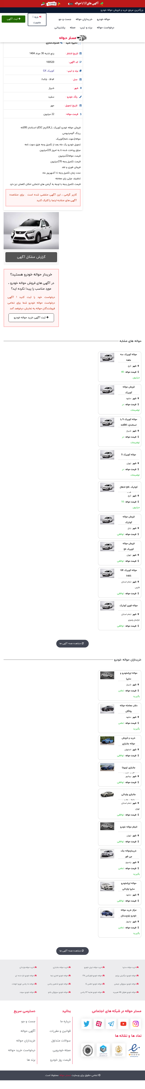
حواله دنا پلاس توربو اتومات (23, 984)
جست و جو (65, 19)
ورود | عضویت (37, 19)
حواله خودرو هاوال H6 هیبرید (125, 992)
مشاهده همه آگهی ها (70, 643)
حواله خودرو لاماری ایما (59, 975)
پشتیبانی (59, 27)
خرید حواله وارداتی (27, 967)
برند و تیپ (86, 27)
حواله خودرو (103, 19)
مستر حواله (65, 1075)
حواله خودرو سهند (27, 992)
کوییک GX (48, 71)
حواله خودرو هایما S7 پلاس (91, 992)
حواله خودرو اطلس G (94, 984)
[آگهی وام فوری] (72, 3)
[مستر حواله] (72, 38)
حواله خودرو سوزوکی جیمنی (125, 984)
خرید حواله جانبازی (61, 967)
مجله (72, 27)
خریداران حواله (84, 19)
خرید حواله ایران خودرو (93, 967)
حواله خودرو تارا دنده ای (25, 975)
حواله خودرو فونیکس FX (93, 975)
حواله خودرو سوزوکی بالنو (58, 992)
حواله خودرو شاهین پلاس (58, 984)
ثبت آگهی (13, 19)
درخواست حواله (105, 27)
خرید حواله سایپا (130, 967)
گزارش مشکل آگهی (31, 257)
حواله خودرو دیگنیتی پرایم (126, 975)
